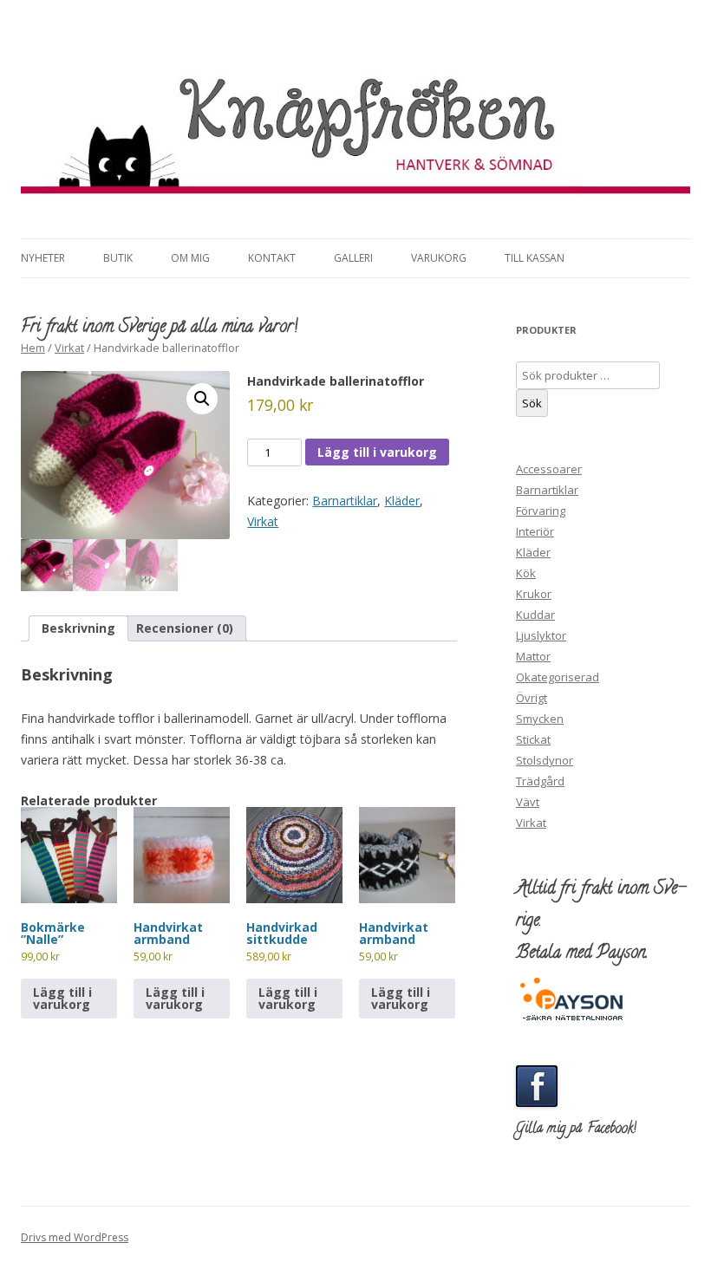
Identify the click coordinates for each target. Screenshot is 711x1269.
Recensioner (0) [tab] (184, 628)
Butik (118, 258)
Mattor (533, 656)
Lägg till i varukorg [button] (62, 998)
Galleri (353, 258)
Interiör (535, 531)
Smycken (540, 718)
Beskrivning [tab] (78, 628)
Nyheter (43, 258)
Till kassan (534, 258)
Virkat (69, 347)
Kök (526, 573)
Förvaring (540, 510)
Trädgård (540, 781)
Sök (532, 403)
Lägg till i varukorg (377, 452)
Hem (33, 347)
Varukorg (438, 258)
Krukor (533, 594)
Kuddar (535, 614)
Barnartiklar (344, 500)
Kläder (402, 500)
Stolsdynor (544, 760)
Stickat (533, 739)
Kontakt (272, 258)
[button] (202, 398)
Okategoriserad (557, 677)
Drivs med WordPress (74, 1237)
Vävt (527, 802)
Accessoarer (549, 469)
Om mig (190, 258)
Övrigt (531, 698)
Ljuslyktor (541, 635)
